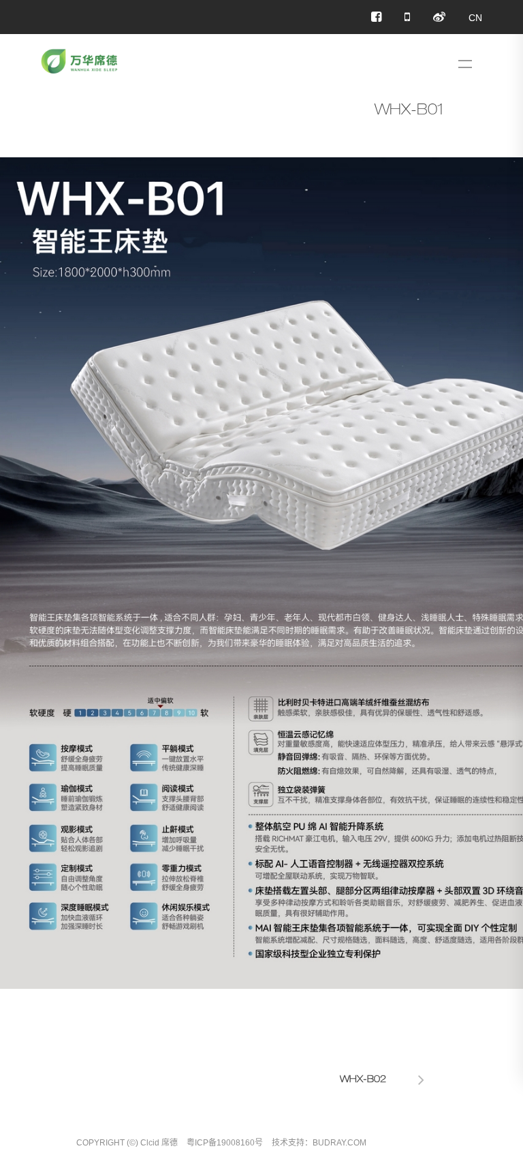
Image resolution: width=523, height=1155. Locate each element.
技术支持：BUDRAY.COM (319, 1143)
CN (475, 17)
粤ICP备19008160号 (225, 1143)
